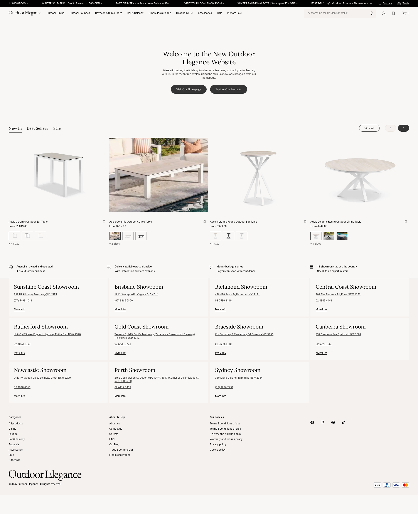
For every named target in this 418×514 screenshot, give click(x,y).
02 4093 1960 (22, 344)
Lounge (13, 434)
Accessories (205, 13)
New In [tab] (15, 128)
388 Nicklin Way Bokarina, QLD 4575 (35, 294)
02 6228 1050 (324, 344)
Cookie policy (218, 449)
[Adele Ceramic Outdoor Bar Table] (58, 175)
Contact (387, 3)
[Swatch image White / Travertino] (40, 236)
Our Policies (217, 417)
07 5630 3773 (123, 344)
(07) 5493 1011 (23, 300)
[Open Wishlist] (394, 13)
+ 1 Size (214, 243)
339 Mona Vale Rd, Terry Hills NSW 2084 (239, 377)
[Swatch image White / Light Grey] (128, 236)
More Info (19, 309)
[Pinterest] (333, 422)
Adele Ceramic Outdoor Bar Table (28, 221)
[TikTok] (343, 422)
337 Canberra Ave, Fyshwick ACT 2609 (338, 334)
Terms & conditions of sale (225, 428)
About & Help (117, 417)
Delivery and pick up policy (225, 434)
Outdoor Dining (55, 13)
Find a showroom (119, 454)
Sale (219, 13)
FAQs (112, 439)
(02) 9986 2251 (224, 387)
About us (114, 423)
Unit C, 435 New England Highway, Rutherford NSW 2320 (47, 334)
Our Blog (114, 444)
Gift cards (14, 460)
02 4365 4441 (324, 300)
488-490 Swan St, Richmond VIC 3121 (237, 294)
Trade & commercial (121, 449)
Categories (15, 417)
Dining (12, 428)
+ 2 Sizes (114, 243)
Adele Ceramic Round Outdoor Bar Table (233, 221)
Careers (113, 434)
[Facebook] (312, 422)
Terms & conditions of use (225, 423)
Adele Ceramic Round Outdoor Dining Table (335, 221)
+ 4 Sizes (14, 243)
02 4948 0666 (22, 387)
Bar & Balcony (135, 13)
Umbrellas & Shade (160, 13)
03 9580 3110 (223, 300)
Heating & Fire (184, 13)
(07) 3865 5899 (124, 300)
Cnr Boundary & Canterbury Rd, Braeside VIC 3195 (244, 334)
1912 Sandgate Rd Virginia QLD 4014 (136, 294)
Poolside (14, 444)
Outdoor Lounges (80, 13)
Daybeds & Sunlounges (108, 13)
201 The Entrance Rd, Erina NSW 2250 (338, 294)
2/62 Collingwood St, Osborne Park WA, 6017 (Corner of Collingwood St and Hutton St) (157, 379)
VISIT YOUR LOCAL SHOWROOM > (192, 3)
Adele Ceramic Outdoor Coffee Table (130, 221)
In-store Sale (234, 13)
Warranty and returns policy (226, 439)
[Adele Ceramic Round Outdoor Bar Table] (259, 175)
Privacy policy (218, 444)
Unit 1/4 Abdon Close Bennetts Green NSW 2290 (42, 377)
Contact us (115, 428)
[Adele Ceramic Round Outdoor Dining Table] (359, 175)
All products (16, 423)
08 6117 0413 (123, 387)
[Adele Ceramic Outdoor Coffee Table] (158, 175)
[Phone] (379, 3)
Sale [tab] (57, 128)
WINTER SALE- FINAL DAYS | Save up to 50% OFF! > (60, 3)
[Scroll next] (403, 128)
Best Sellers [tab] (37, 128)
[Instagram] (322, 422)
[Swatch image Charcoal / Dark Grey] (27, 236)
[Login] (384, 13)
